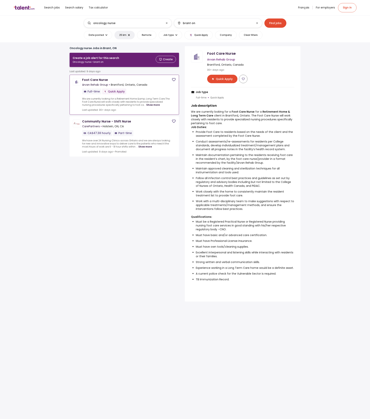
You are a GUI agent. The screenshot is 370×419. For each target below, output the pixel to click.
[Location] (214, 23)
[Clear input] (166, 23)
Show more (153, 104)
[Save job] (174, 79)
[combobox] (127, 23)
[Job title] (124, 23)
